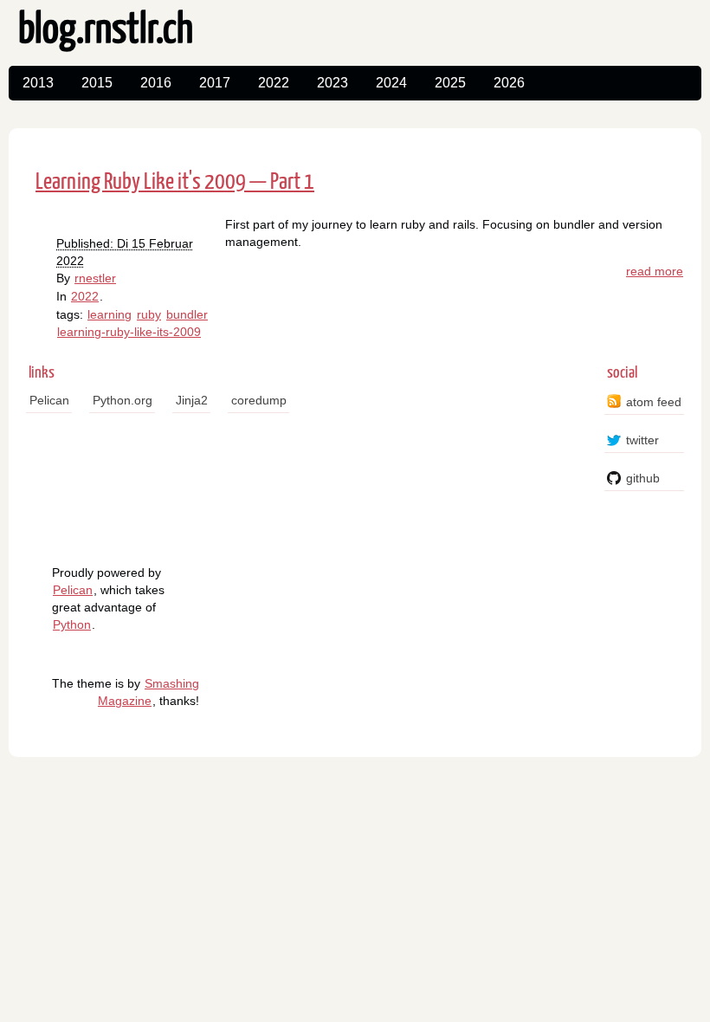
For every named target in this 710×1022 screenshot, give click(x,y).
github (643, 478)
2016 (155, 82)
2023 (332, 82)
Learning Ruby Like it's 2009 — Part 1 (175, 182)
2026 (509, 82)
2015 (97, 82)
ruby (149, 314)
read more (654, 271)
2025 (450, 82)
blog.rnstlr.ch (105, 30)
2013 (38, 82)
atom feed (653, 402)
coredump (259, 400)
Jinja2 (192, 400)
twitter (642, 440)
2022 (273, 82)
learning (109, 314)
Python (72, 624)
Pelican (49, 400)
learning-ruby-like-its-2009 (129, 332)
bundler (187, 314)
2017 (214, 82)
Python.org (122, 400)
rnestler (95, 278)
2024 (391, 82)
